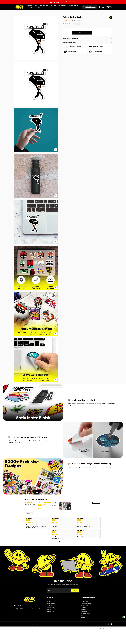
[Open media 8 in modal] (36, 360)
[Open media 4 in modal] (36, 176)
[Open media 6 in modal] (36, 268)
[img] (37, 522)
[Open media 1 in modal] (36, 38)
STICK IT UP (104, 628)
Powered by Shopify (109, 628)
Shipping (64, 25)
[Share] (110, 17)
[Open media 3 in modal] (36, 130)
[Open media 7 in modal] (36, 314)
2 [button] (61, 542)
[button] (32, 6)
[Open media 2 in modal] (36, 84)
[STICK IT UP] (30, 601)
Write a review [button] (96, 503)
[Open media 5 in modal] (36, 222)
